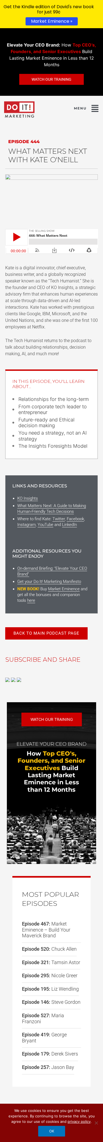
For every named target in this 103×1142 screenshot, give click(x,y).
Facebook (75, 518)
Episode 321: (51, 962)
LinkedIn (69, 524)
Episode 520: (49, 949)
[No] (96, 1123)
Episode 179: (50, 1054)
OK (51, 1131)
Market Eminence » (51, 21)
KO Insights (27, 498)
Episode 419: (44, 1037)
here (31, 600)
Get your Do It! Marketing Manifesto (49, 581)
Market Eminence (64, 588)
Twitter (58, 518)
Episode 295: (49, 975)
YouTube (45, 524)
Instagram (26, 524)
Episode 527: (43, 1018)
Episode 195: (50, 989)
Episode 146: (51, 1002)
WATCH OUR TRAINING (51, 719)
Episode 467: (46, 929)
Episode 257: (48, 1067)
